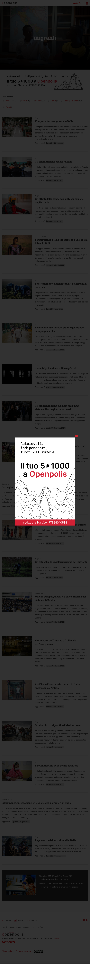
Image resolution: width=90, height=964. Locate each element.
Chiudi (74, 436)
